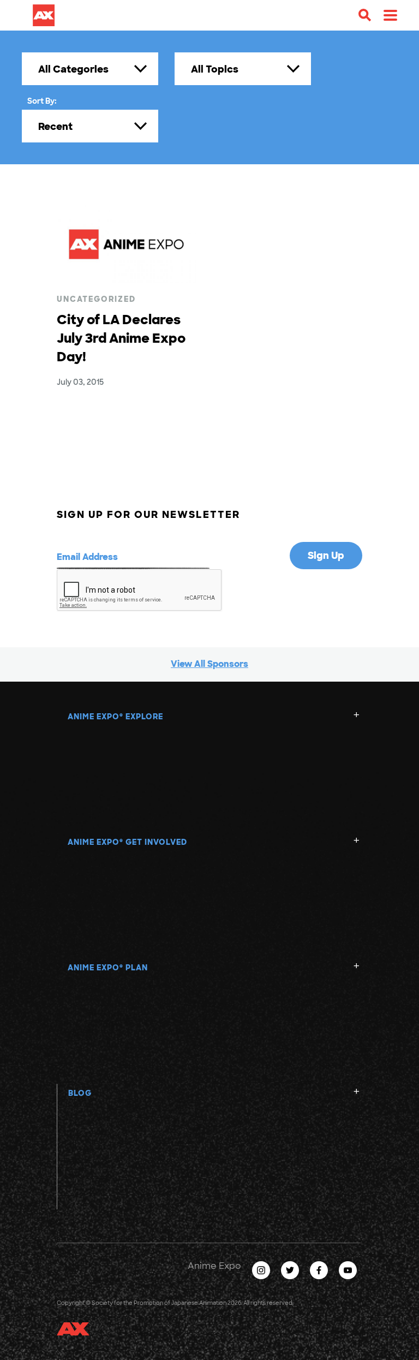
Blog (80, 1093)
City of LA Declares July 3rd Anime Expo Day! (121, 338)
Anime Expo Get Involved (127, 842)
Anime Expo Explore (115, 716)
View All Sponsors (209, 664)
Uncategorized (96, 299)
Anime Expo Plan (108, 968)
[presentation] (140, 590)
